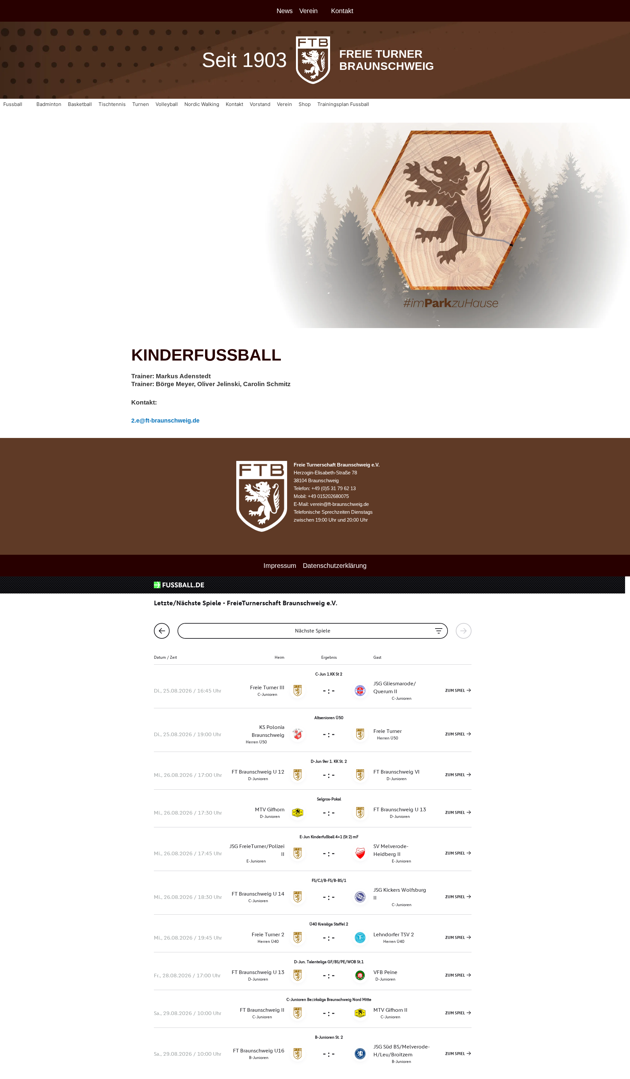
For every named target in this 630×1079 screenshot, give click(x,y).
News (285, 10)
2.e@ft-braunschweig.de (165, 420)
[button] (16, 104)
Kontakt (342, 10)
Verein (308, 10)
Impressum (279, 565)
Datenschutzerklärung (335, 565)
